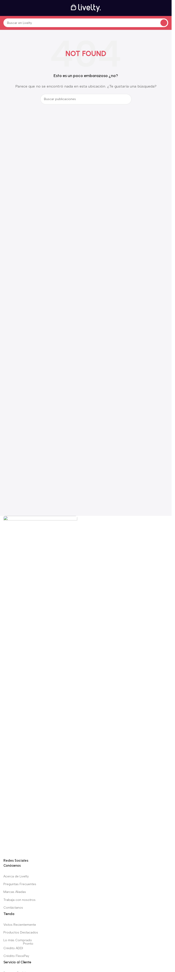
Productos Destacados (20, 932)
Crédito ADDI (18, 947)
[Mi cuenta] (166, 8)
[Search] (163, 22)
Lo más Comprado (17, 940)
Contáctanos (13, 908)
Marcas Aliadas (14, 892)
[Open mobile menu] (5, 8)
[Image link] (40, 687)
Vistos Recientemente (19, 925)
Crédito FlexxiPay (16, 956)
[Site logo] (86, 8)
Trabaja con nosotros (19, 900)
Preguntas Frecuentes (19, 884)
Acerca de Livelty (16, 876)
